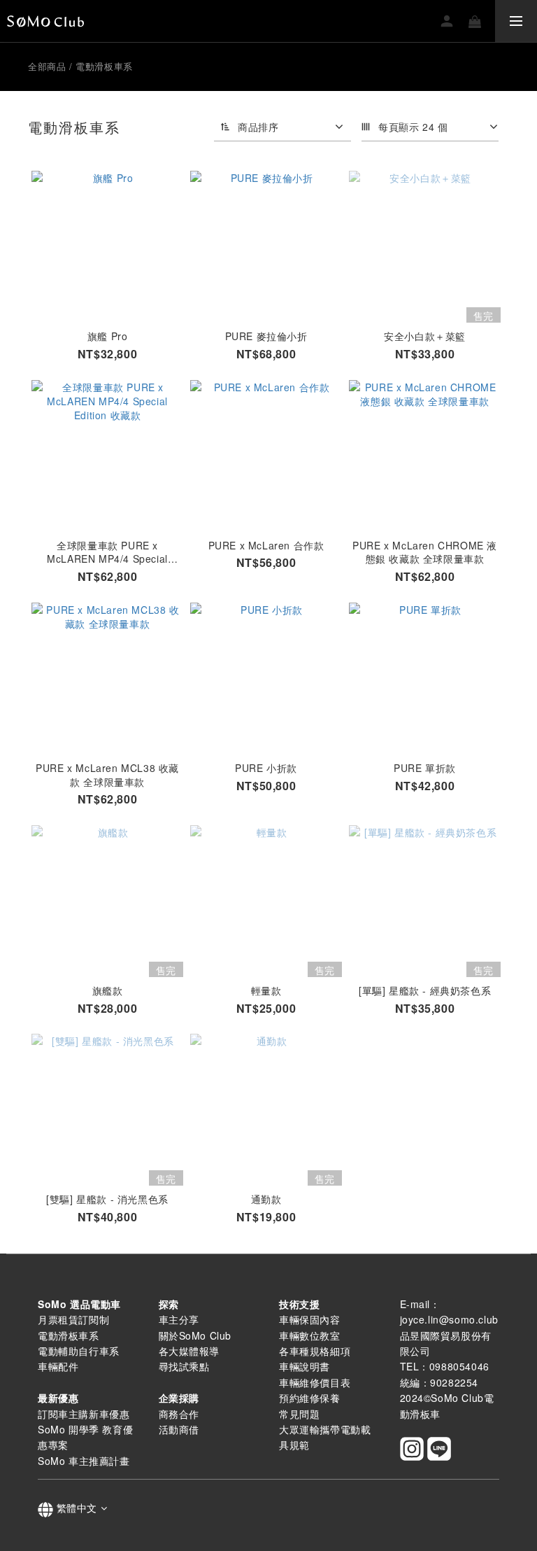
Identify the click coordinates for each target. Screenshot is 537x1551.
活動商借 (179, 1429)
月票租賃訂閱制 (73, 1319)
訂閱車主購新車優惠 (83, 1414)
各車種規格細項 (314, 1351)
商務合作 (179, 1414)
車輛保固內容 (310, 1319)
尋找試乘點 (184, 1366)
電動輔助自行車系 (79, 1351)
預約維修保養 (310, 1398)
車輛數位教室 (310, 1335)
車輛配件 (58, 1366)
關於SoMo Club (195, 1335)
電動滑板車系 (104, 66)
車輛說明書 (304, 1366)
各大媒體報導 (189, 1351)
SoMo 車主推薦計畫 (84, 1461)
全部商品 (47, 66)
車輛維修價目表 (314, 1382)
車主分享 (179, 1319)
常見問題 (299, 1414)
